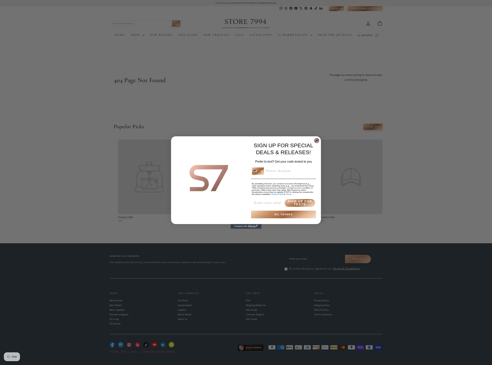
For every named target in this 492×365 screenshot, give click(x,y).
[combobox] (258, 171)
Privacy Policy (277, 194)
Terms (288, 194)
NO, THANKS (283, 214)
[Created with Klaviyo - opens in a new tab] (246, 226)
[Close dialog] (316, 140)
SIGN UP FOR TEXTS (300, 203)
